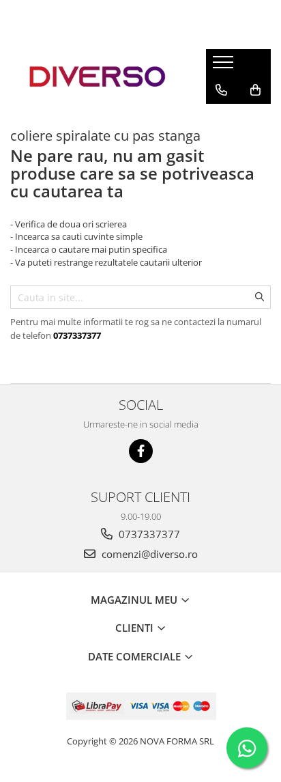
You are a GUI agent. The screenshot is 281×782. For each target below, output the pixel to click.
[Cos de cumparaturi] (255, 90)
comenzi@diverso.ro (148, 554)
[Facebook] (141, 451)
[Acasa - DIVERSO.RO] (97, 76)
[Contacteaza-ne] (221, 90)
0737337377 (148, 534)
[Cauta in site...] (221, 117)
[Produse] (225, 66)
